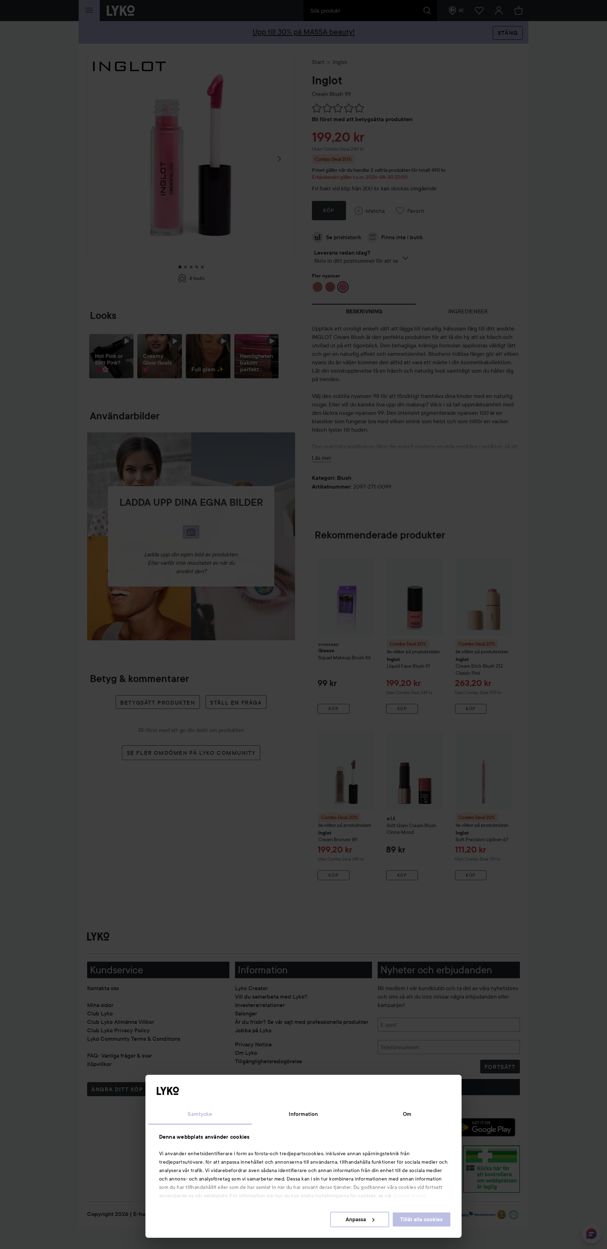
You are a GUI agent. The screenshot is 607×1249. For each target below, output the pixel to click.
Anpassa (356, 1219)
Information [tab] (303, 1114)
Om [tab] (407, 1114)
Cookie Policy (410, 1195)
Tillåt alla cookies (421, 1219)
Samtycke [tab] (200, 1114)
